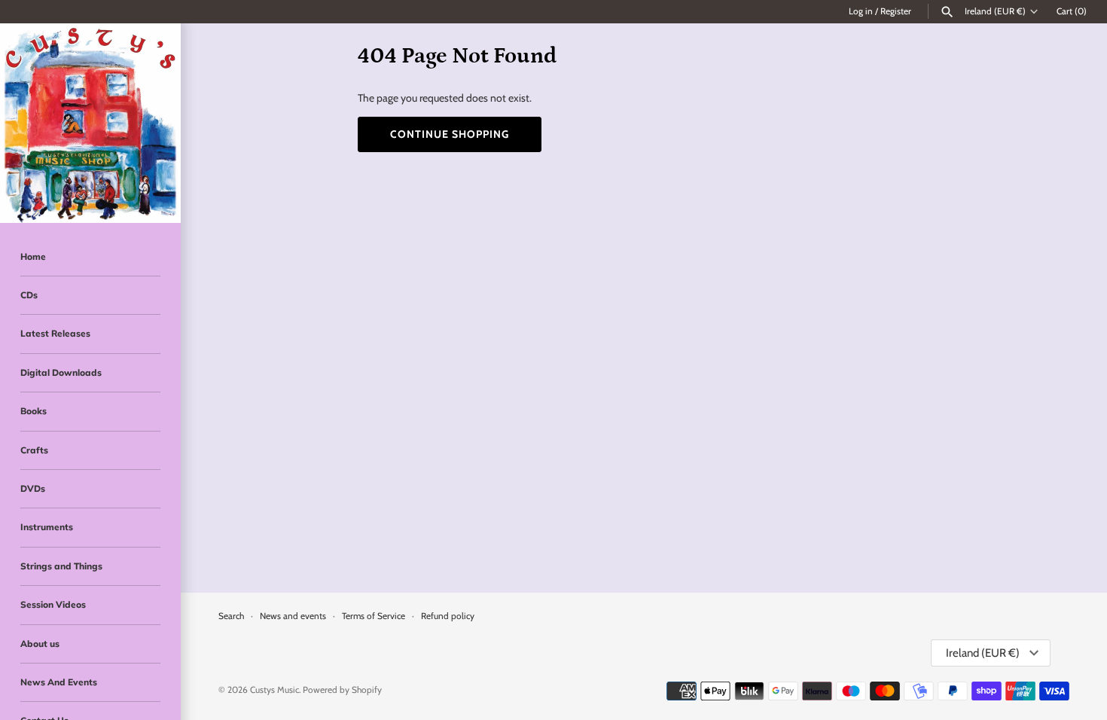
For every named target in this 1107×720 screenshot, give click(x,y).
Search (231, 616)
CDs (29, 295)
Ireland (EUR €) (995, 11)
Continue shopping (449, 134)
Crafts (34, 450)
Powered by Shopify (342, 690)
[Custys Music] (90, 123)
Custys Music (274, 690)
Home (33, 256)
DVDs (32, 488)
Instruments (46, 526)
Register (895, 11)
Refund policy (447, 616)
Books (33, 410)
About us (39, 643)
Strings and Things (61, 566)
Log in (861, 11)
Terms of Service (373, 616)
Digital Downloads (61, 372)
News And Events (58, 682)
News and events (293, 616)
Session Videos (53, 604)
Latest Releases (55, 333)
